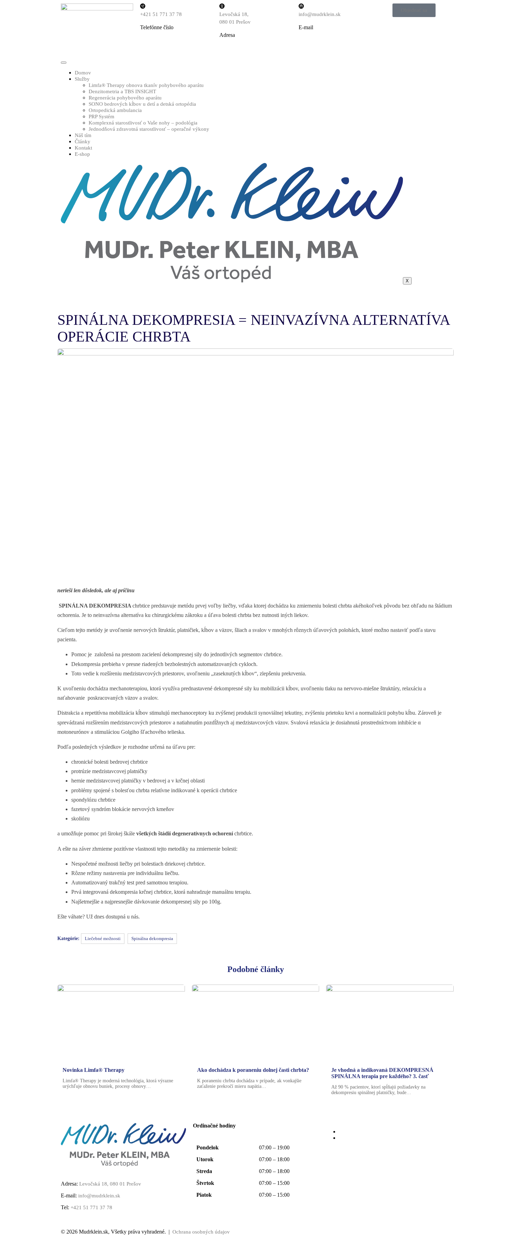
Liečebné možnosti (103, 938)
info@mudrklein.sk (320, 14)
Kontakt (83, 148)
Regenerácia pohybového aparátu (125, 98)
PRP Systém (101, 116)
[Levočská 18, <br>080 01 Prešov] (222, 6)
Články (82, 141)
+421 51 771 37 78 (161, 14)
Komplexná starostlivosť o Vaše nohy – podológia (143, 123)
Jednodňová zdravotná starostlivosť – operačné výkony (149, 129)
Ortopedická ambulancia (115, 110)
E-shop (82, 154)
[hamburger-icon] (63, 63)
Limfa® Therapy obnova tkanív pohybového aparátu (146, 85)
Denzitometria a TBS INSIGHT (122, 91)
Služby (82, 79)
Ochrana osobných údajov (201, 1232)
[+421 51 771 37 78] (142, 6)
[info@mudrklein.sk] (301, 6)
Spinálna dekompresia (152, 938)
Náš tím (83, 135)
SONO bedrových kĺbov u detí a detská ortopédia (142, 104)
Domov (83, 72)
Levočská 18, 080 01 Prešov (109, 1184)
